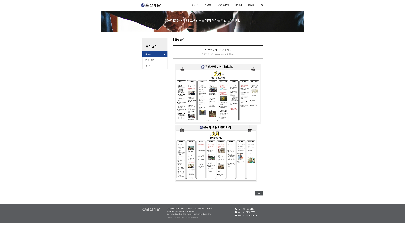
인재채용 (251, 5)
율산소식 (238, 5)
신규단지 (148, 66)
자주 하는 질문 (149, 60)
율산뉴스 (148, 54)
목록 (259, 193)
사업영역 (208, 5)
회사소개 (195, 5)
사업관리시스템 (223, 5)
